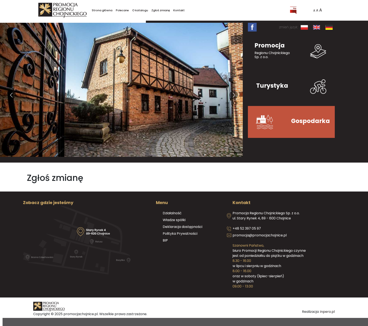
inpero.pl (327, 311)
